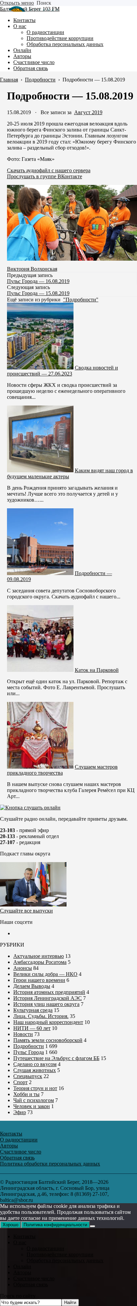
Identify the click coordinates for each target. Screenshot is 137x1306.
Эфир (19, 1112)
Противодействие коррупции (60, 1254)
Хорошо (10, 1224)
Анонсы (22, 968)
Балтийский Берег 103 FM (30, 9)
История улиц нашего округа (46, 1004)
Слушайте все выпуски (26, 910)
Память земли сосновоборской (47, 1040)
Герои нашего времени (39, 980)
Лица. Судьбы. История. (40, 1016)
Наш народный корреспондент (48, 1022)
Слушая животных (34, 1070)
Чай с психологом (33, 1100)
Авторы (22, 1272)
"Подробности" (80, 299)
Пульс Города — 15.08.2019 (38, 293)
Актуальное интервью (38, 956)
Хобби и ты (26, 1094)
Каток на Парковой (97, 670)
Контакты (24, 1236)
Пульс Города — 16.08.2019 (38, 281)
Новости (23, 1034)
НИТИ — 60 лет (32, 1028)
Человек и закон (31, 1106)
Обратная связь (30, 1284)
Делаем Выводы (31, 986)
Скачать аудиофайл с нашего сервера (48, 170)
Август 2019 (88, 112)
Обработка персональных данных (65, 1260)
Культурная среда (33, 1010)
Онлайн (22, 1266)
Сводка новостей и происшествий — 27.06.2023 (62, 370)
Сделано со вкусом (35, 1064)
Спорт (20, 1082)
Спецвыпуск (27, 1076)
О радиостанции (45, 1248)
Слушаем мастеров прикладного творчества (62, 770)
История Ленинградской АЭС (47, 998)
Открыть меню (17, 3)
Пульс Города (28, 1052)
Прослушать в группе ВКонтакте (44, 176)
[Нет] (92, 1226)
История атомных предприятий (49, 992)
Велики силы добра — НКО (45, 974)
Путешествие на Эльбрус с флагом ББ (56, 1058)
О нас (19, 1242)
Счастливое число (34, 1278)
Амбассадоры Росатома (40, 962)
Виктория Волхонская (32, 269)
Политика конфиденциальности (55, 1224)
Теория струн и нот (35, 1088)
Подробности (28, 1046)
